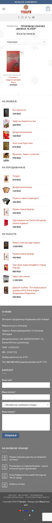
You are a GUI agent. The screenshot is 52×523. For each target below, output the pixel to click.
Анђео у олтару (17, 484)
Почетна (12, 26)
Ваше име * (7, 380)
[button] (3, 9)
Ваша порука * (9, 411)
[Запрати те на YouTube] (33, 17)
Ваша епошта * (9, 392)
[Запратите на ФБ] (19, 17)
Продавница (36, 495)
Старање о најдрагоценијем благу (13, 79)
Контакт (12, 495)
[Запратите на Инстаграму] (22, 17)
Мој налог (23, 495)
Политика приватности (37, 497)
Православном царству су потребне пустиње (27, 458)
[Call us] (29, 17)
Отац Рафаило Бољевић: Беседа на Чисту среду (27, 476)
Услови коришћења (14, 497)
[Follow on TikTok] (26, 17)
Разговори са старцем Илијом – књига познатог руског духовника (28, 467)
